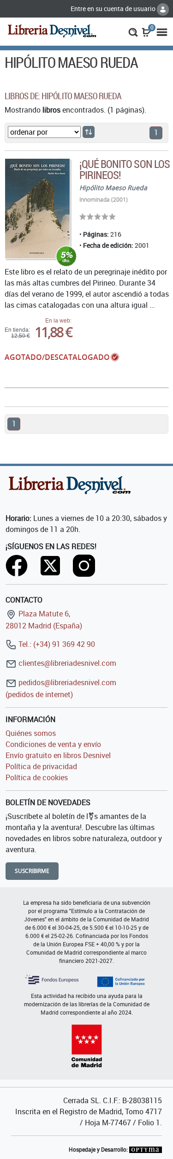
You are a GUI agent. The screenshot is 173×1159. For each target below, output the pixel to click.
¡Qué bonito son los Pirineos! (124, 169)
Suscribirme (32, 871)
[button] (133, 31)
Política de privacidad (41, 766)
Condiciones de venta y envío (53, 744)
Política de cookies (37, 777)
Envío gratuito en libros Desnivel (58, 755)
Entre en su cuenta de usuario (114, 8)
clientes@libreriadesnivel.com (66, 663)
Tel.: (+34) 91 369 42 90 (56, 644)
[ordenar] (89, 132)
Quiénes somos (31, 733)
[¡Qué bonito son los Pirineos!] (37, 208)
